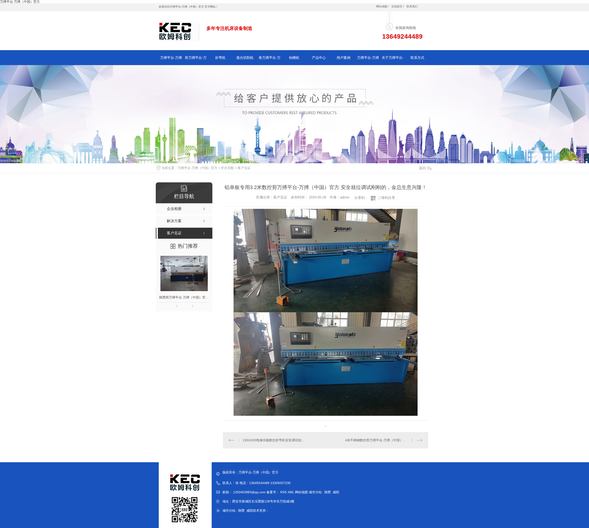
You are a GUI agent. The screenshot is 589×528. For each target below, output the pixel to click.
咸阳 (336, 492)
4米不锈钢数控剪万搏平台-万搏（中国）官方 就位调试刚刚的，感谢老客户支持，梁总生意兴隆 (383, 440)
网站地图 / (382, 6)
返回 (422, 168)
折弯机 (220, 58)
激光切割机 (245, 58)
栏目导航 (227, 168)
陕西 (327, 492)
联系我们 (412, 6)
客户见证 (244, 168)
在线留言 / (397, 6)
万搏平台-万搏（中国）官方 (197, 168)
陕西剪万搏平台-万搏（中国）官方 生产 (184, 297)
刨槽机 (294, 58)
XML (291, 492)
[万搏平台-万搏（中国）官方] (179, 29)
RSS (284, 492)
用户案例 (343, 58)
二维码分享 (386, 198)
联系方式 (417, 58)
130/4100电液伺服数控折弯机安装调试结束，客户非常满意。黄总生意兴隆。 (274, 440)
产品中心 (319, 58)
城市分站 (315, 492)
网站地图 (301, 492)
